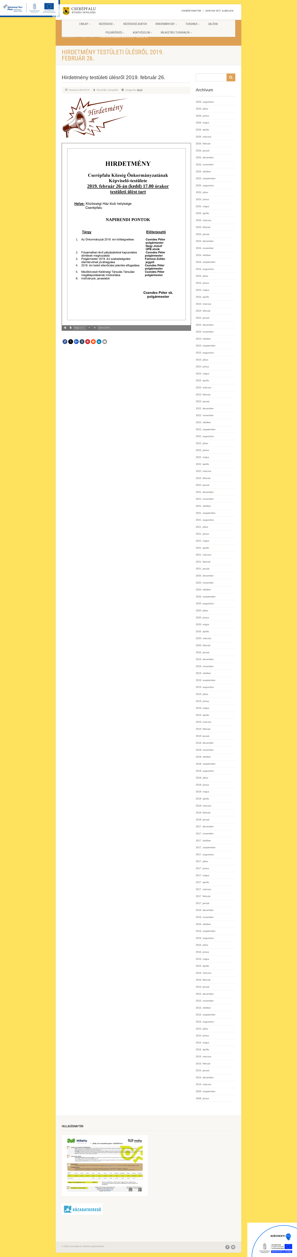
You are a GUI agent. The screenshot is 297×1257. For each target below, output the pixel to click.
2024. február (203, 310)
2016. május (202, 959)
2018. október (203, 756)
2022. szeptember (206, 429)
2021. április (202, 547)
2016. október (203, 924)
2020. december (205, 575)
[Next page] (70, 328)
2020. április (202, 631)
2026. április (202, 129)
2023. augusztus (205, 352)
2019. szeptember (206, 680)
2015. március (203, 1056)
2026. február (203, 143)
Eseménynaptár (191, 11)
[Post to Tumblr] (82, 341)
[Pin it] (87, 341)
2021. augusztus (205, 519)
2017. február (203, 896)
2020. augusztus (205, 603)
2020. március (203, 638)
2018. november (205, 750)
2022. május (202, 457)
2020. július (202, 610)
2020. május (202, 624)
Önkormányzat (165, 24)
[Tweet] (70, 341)
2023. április (202, 380)
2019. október (203, 673)
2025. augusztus (205, 185)
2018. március (203, 805)
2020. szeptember (206, 596)
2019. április (202, 715)
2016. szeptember (206, 931)
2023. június (202, 366)
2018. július (202, 777)
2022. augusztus (205, 436)
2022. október (203, 422)
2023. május (202, 373)
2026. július (202, 108)
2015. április (202, 1049)
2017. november (205, 833)
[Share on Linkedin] (99, 341)
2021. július (202, 526)
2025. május (202, 206)
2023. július (202, 359)
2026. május (202, 122)
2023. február (203, 394)
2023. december (205, 324)
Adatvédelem (141, 32)
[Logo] (89, 11)
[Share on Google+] (76, 341)
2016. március (203, 973)
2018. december (205, 742)
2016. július (202, 945)
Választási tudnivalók (175, 32)
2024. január (203, 317)
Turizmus (191, 24)
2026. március (203, 136)
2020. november (205, 582)
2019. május (202, 708)
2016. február (203, 979)
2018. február (203, 812)
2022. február (203, 478)
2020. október (203, 589)
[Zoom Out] (89, 328)
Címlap (83, 24)
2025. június (202, 199)
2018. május (202, 791)
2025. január (203, 234)
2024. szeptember (206, 262)
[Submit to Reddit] (93, 341)
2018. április (202, 798)
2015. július (202, 1028)
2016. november (205, 917)
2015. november (205, 1000)
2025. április (202, 213)
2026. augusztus (205, 101)
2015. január (203, 1070)
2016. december (205, 910)
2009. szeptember (206, 1091)
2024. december (205, 241)
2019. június (202, 701)
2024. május (202, 290)
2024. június (202, 283)
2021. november (205, 499)
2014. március (203, 1084)
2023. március (203, 387)
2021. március (203, 554)
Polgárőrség (113, 32)
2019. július (202, 694)
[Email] (104, 341)
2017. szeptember (206, 847)
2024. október (203, 255)
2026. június (202, 115)
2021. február (203, 561)
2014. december (205, 1077)
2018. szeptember (206, 763)
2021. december (205, 492)
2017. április (202, 882)
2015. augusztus (205, 1021)
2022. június (202, 450)
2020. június (202, 617)
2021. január (203, 568)
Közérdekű (106, 24)
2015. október (203, 1007)
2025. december (205, 157)
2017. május (202, 875)
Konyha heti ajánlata (220, 11)
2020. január (203, 652)
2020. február (203, 645)
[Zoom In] (94, 328)
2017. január (203, 903)
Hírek (139, 90)
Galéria (213, 24)
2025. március (203, 220)
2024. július (202, 276)
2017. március (203, 889)
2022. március (203, 471)
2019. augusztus (205, 687)
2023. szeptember (206, 345)
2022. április (202, 464)
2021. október (203, 506)
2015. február (203, 1063)
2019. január (203, 736)
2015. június (202, 1035)
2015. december (205, 993)
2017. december (205, 826)
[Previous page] (65, 328)
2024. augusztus (205, 269)
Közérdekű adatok (135, 24)
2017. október (203, 840)
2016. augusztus (205, 938)
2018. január (203, 819)
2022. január (203, 485)
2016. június (202, 952)
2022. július (202, 443)
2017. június (202, 868)
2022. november (205, 415)
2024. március (203, 303)
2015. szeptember (206, 1014)
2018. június (202, 784)
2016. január (203, 986)
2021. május (202, 540)
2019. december (205, 659)
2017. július (202, 861)
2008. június (202, 1098)
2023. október (203, 338)
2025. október (203, 171)
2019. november (205, 666)
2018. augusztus (205, 770)
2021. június (202, 533)
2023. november (205, 331)
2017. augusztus (205, 854)
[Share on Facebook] (65, 341)
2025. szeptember (206, 178)
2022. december (205, 408)
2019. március (203, 722)
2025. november (205, 164)
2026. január (203, 150)
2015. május (202, 1042)
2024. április (202, 296)
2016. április (202, 965)
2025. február (203, 227)
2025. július (202, 192)
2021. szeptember (206, 513)
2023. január (203, 401)
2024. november (205, 248)
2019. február (203, 729)
